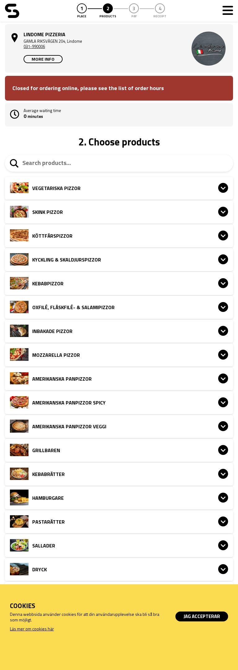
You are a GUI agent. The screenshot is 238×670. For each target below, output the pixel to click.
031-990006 (34, 46)
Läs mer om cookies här (32, 628)
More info (43, 59)
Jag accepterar (201, 616)
